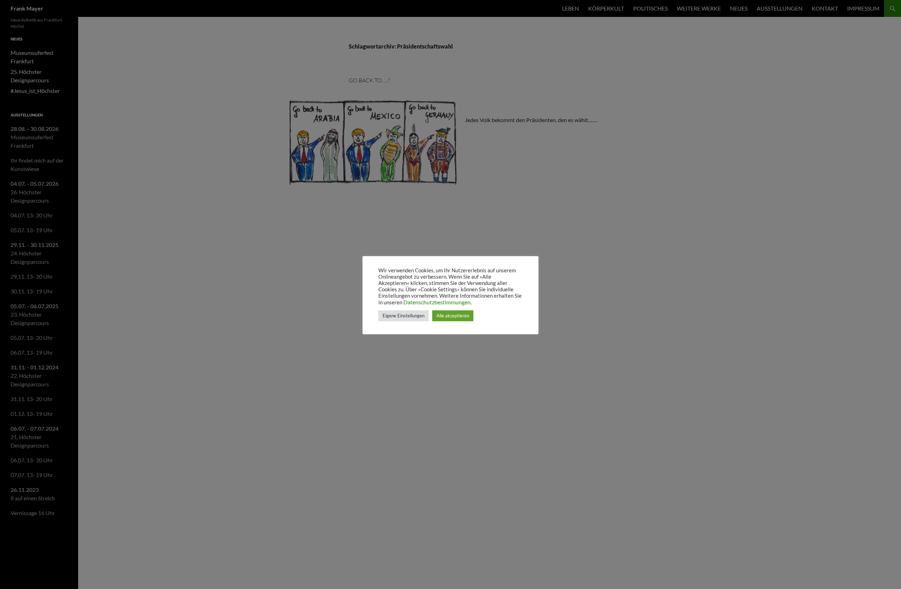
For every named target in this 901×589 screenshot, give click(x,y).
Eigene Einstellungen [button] (403, 315)
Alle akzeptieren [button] (452, 315)
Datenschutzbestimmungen (437, 302)
